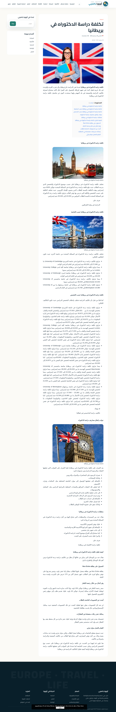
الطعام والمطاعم (74, 702)
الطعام (14, 4)
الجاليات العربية (21, 4)
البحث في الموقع (25, 702)
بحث (13, 23)
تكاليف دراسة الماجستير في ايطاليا (88, 413)
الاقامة (40, 4)
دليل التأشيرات (75, 699)
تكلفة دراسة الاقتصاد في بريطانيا (89, 545)
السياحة (51, 4)
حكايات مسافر (64, 4)
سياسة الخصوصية (38, 705)
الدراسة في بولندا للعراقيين (91, 205)
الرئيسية (72, 4)
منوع (9, 4)
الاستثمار (34, 4)
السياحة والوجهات (74, 695)
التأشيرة (57, 4)
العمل (28, 4)
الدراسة (45, 4)
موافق (60, 708)
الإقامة (32, 48)
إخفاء (91, 103)
